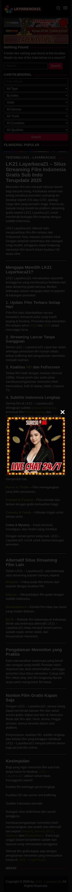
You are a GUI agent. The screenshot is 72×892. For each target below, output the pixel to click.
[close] (62, 412)
